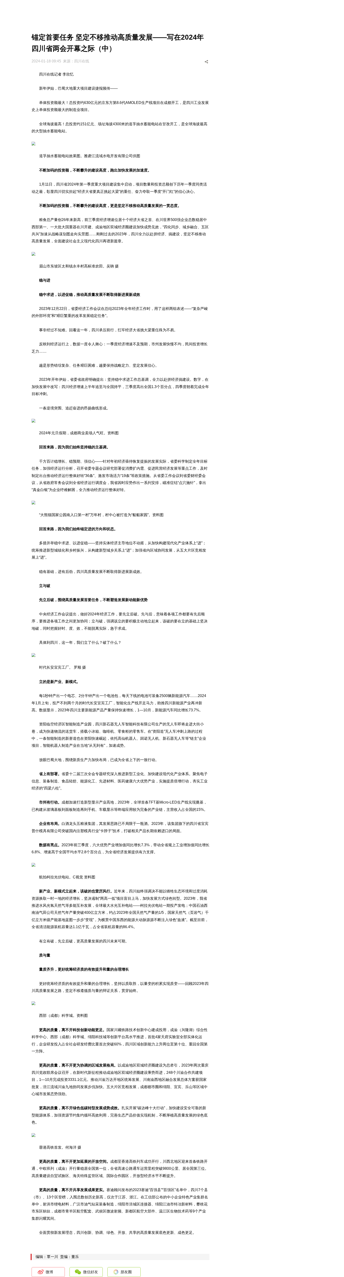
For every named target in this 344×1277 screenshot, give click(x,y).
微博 (49, 1272)
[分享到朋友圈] (199, 62)
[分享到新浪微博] (181, 62)
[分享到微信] (190, 62)
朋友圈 (126, 1272)
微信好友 (90, 1272)
